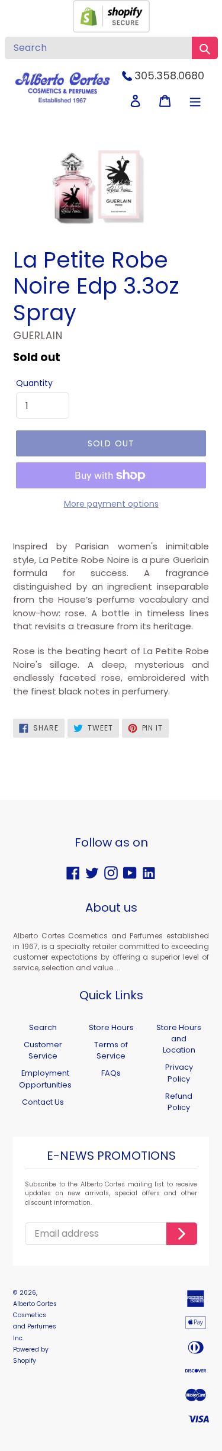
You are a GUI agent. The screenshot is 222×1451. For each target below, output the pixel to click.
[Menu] (195, 101)
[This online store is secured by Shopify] (111, 29)
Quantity (34, 383)
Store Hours (111, 1027)
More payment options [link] (111, 504)
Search (43, 1027)
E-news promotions (111, 1156)
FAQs (111, 1073)
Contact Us (43, 1102)
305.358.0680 (169, 75)
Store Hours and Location (178, 1038)
